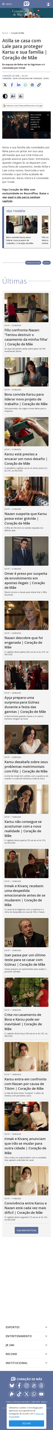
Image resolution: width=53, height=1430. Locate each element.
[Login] (48, 4)
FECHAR (26, 1423)
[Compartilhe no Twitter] (5, 85)
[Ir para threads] (41, 1385)
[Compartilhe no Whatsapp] (25, 85)
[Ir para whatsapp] (34, 1394)
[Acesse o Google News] (32, 85)
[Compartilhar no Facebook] (12, 85)
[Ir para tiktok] (19, 1394)
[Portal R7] (26, 3)
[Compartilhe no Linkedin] (18, 85)
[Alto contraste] (5, 96)
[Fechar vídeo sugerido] (48, 115)
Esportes (13, 1327)
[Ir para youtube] (41, 1394)
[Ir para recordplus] (12, 1394)
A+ (13, 96)
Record (5, 33)
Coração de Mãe (17, 33)
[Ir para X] (26, 1394)
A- (21, 96)
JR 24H (10, 1345)
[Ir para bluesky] (12, 1385)
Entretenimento (19, 1336)
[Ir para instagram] (26, 1385)
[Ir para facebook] (19, 1385)
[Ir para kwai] (34, 1385)
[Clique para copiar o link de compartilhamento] (39, 85)
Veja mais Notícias (26, 1230)
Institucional (17, 1363)
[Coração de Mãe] (26, 13)
